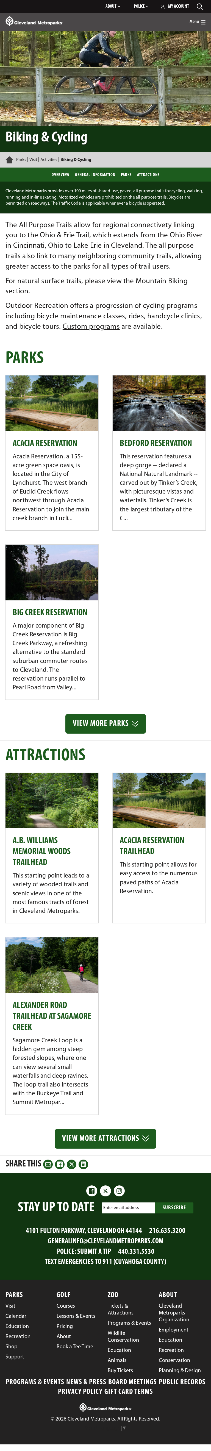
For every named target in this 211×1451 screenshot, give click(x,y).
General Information (95, 175)
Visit (33, 160)
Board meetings (132, 1382)
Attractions (148, 175)
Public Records (182, 1382)
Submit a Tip (94, 1252)
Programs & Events (35, 1382)
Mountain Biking (162, 281)
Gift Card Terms (128, 1392)
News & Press (86, 1382)
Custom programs (91, 327)
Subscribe (174, 1208)
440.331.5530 (136, 1252)
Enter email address (121, 1208)
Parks (21, 160)
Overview (61, 175)
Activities (48, 160)
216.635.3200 (167, 1231)
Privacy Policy (80, 1392)
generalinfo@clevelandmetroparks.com (105, 1241)
